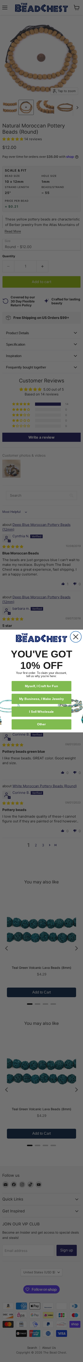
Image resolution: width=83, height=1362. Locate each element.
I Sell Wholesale (41, 711)
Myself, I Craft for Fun (41, 686)
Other (41, 724)
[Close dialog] (75, 636)
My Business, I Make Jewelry (41, 698)
